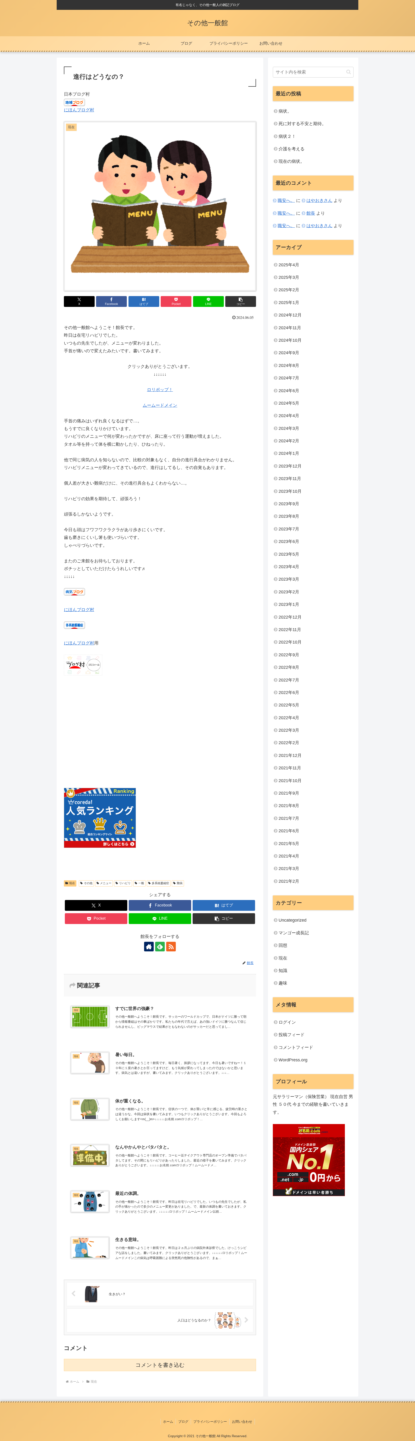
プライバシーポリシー (210, 1421)
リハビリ (125, 883)
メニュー (105, 883)
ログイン (287, 1022)
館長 (310, 213)
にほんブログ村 (79, 110)
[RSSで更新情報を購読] (171, 946)
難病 (180, 883)
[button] (240, 301)
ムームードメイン (160, 405)
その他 (88, 883)
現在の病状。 (292, 161)
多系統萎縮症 (160, 883)
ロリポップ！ (160, 389)
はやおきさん (319, 200)
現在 (72, 883)
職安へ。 (286, 200)
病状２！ (287, 136)
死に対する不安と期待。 (302, 123)
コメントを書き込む (160, 1365)
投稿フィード (292, 1034)
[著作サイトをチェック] (149, 946)
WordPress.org (293, 1060)
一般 (141, 883)
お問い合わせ (242, 1421)
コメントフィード (296, 1047)
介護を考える (292, 148)
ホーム (168, 1421)
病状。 (285, 111)
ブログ (183, 1421)
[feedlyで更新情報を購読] (160, 946)
